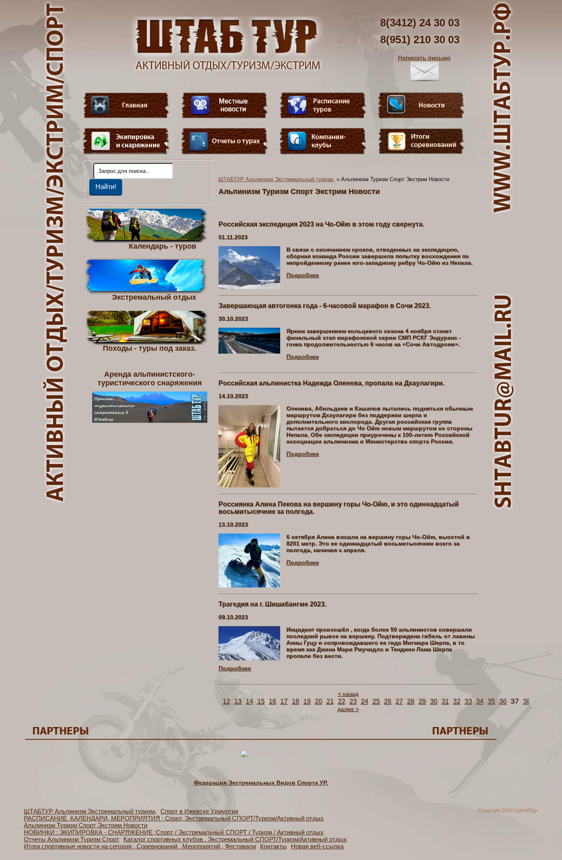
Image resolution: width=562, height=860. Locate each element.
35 (491, 701)
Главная (126, 105)
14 (249, 701)
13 (238, 701)
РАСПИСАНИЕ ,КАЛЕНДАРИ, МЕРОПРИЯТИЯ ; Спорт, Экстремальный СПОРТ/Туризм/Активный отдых (174, 818)
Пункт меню (126, 141)
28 (410, 701)
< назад (348, 693)
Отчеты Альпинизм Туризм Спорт (71, 839)
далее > (348, 709)
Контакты (273, 846)
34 (479, 701)
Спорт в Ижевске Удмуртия (199, 811)
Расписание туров (323, 105)
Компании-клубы (323, 141)
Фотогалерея (421, 141)
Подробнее (302, 275)
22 (341, 701)
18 (295, 701)
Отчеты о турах (224, 141)
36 (502, 701)
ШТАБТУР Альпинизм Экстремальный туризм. (276, 179)
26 (387, 701)
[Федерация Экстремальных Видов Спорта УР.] (260, 775)
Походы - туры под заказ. (149, 348)
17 (284, 701)
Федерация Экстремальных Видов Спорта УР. (261, 782)
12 (226, 701)
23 (353, 701)
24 (364, 701)
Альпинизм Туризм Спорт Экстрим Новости (85, 825)
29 (422, 701)
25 (376, 701)
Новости (421, 105)
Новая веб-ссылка (317, 846)
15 (261, 701)
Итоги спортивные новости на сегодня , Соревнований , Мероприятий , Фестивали (140, 846)
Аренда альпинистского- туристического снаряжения (150, 378)
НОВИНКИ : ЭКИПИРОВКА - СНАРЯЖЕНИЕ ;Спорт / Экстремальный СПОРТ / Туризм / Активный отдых (174, 832)
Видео (224, 105)
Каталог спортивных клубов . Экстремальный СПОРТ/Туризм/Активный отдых (235, 839)
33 (468, 701)
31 (445, 701)
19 (307, 701)
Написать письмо (424, 57)
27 (399, 701)
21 (330, 701)
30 (433, 701)
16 (272, 701)
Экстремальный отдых (154, 297)
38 (526, 701)
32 (456, 701)
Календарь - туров (162, 245)
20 (318, 701)
